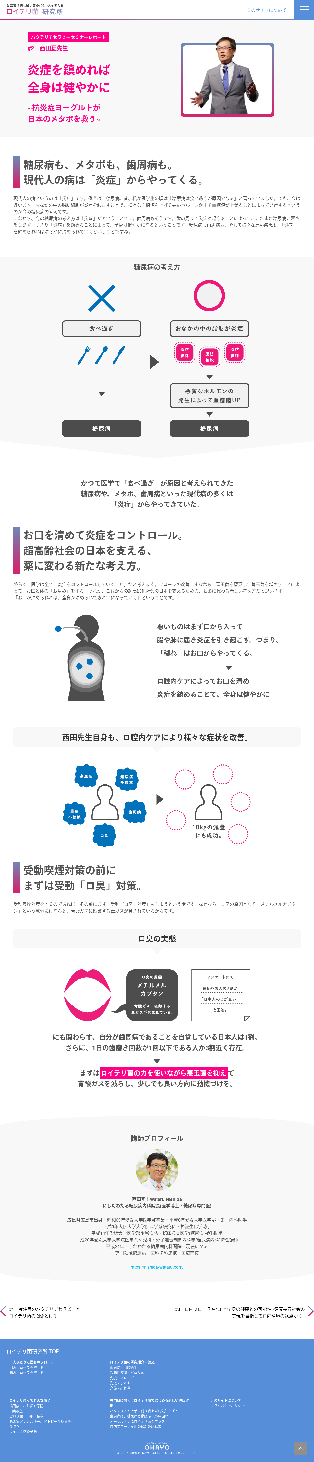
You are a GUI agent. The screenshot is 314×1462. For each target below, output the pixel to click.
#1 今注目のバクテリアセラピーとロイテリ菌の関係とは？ (44, 1312)
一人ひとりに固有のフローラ (31, 1361)
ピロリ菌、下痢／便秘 (26, 1415)
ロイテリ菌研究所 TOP (32, 1351)
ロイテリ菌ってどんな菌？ (30, 1400)
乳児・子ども (120, 1382)
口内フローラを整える (26, 1367)
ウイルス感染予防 (23, 1431)
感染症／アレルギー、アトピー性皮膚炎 (40, 1421)
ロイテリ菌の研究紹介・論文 (132, 1361)
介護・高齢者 (120, 1387)
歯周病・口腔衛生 (123, 1367)
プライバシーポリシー (227, 1405)
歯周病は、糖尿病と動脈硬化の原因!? (139, 1415)
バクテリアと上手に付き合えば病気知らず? (143, 1410)
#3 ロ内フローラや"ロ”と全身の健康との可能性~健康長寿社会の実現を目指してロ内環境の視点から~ (240, 1312)
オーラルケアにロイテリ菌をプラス (137, 1421)
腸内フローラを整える (26, 1372)
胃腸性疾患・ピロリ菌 (127, 1372)
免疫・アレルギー (123, 1377)
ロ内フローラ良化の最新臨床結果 (135, 1426)
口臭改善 (16, 1410)
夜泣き (14, 1426)
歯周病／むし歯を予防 (26, 1405)
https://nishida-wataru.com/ (157, 1267)
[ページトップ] (300, 1448)
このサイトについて (267, 10)
